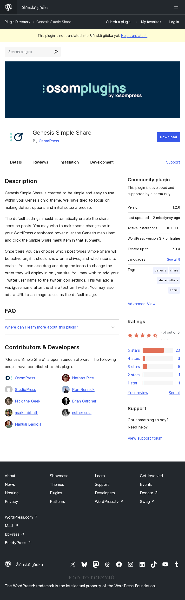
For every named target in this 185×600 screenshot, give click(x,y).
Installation (69, 162)
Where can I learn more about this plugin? (41, 327)
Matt (11, 525)
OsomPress (49, 140)
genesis (160, 270)
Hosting (12, 492)
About (10, 475)
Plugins (56, 492)
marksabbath (26, 412)
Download (168, 137)
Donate (149, 492)
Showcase (59, 475)
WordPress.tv (109, 501)
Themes (57, 484)
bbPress (14, 534)
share (174, 270)
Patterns (57, 501)
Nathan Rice (83, 378)
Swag (147, 501)
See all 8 (173, 259)
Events (146, 484)
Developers (105, 492)
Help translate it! (134, 35)
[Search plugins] (56, 52)
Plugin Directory (17, 22)
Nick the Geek (27, 401)
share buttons (168, 280)
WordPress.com (21, 517)
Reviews (40, 162)
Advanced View (142, 303)
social (174, 290)
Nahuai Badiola (28, 424)
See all (174, 392)
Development (102, 162)
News (10, 484)
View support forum (145, 438)
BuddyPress (18, 542)
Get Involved (151, 475)
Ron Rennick (83, 389)
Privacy (11, 501)
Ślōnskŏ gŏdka (29, 564)
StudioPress (25, 389)
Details (16, 162)
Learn (100, 475)
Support (173, 162)
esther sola (82, 412)
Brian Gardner (84, 401)
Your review (138, 392)
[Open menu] (177, 7)
